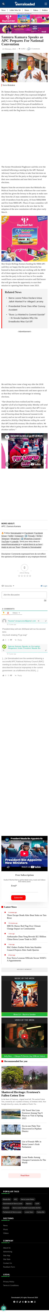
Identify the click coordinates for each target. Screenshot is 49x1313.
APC (3, 526)
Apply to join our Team (10, 547)
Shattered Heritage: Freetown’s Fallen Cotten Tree (20, 1094)
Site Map (6, 1255)
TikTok (39, 536)
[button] (46, 4)
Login (45, 586)
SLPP (37, 1203)
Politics (45, 10)
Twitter (11, 536)
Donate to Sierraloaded (31, 547)
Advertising (7, 1252)
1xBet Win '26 (15, 10)
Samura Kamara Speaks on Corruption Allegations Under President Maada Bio (24, 647)
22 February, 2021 (9, 49)
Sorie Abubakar (8, 85)
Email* (14, 886)
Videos (35, 10)
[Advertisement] (24, 139)
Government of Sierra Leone (12, 1203)
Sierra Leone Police (27, 1199)
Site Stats (6, 1259)
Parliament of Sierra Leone (12, 1212)
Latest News (10, 907)
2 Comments (35, 49)
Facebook (28, 533)
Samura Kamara (14, 526)
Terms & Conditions (11, 1285)
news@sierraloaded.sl (10, 544)
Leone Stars (29, 1212)
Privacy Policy (8, 1282)
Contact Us (7, 1263)
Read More (25, 1175)
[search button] (3, 4)
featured (6, 1208)
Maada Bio (6, 1199)
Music (26, 10)
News (3, 10)
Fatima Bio (40, 1212)
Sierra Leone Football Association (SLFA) (26, 1208)
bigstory (29, 1203)
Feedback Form (9, 1267)
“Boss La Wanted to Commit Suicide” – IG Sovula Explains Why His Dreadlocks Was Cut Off (26, 318)
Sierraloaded (15, 533)
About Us (7, 1248)
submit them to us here (32, 544)
